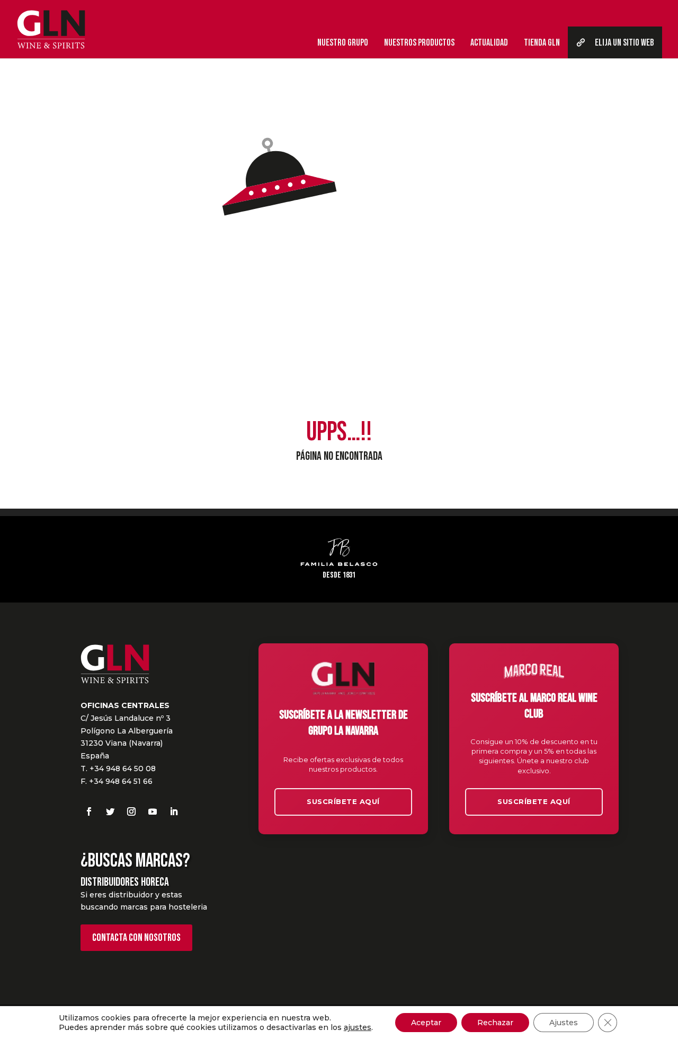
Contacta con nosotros (136, 937)
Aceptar (426, 1022)
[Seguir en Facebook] (89, 811)
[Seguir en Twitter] (110, 811)
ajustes (357, 1027)
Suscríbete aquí (343, 801)
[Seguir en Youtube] (152, 811)
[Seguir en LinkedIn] (173, 811)
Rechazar (495, 1022)
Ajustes (563, 1022)
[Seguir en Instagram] (131, 811)
